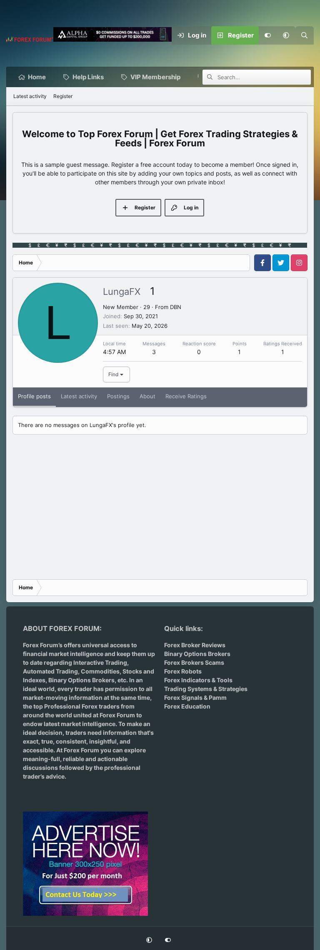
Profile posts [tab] (34, 396)
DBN (175, 307)
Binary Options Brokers (81, 680)
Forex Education (187, 706)
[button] (286, 35)
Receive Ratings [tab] (186, 396)
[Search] (304, 35)
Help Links (88, 77)
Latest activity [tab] (79, 396)
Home (37, 77)
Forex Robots (183, 671)
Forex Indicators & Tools (198, 680)
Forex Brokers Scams (194, 662)
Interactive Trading (100, 662)
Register (62, 96)
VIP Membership (155, 77)
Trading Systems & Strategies (206, 688)
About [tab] (147, 396)
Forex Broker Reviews (194, 644)
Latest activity (30, 96)
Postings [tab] (118, 396)
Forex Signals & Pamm (195, 697)
